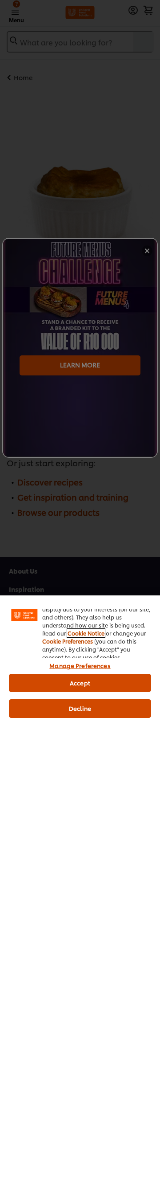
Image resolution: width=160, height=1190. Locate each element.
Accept (80, 683)
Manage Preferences (79, 665)
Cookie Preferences (67, 641)
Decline (80, 708)
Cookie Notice (86, 633)
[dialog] (80, 892)
